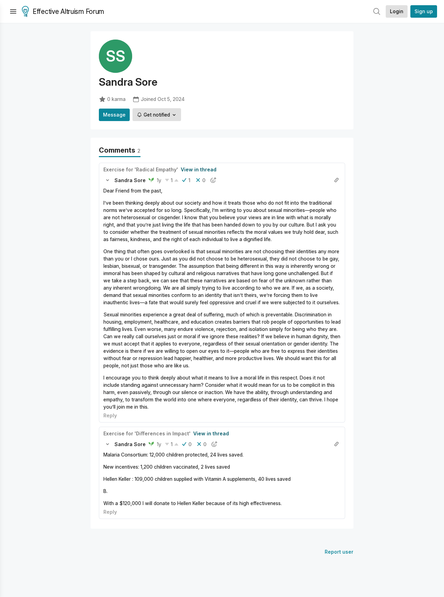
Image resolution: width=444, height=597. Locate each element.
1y (159, 180)
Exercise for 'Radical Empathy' (140, 169)
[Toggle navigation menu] (13, 11)
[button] (107, 180)
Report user (339, 552)
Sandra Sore (130, 180)
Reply (110, 415)
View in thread (198, 169)
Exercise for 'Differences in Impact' (146, 433)
